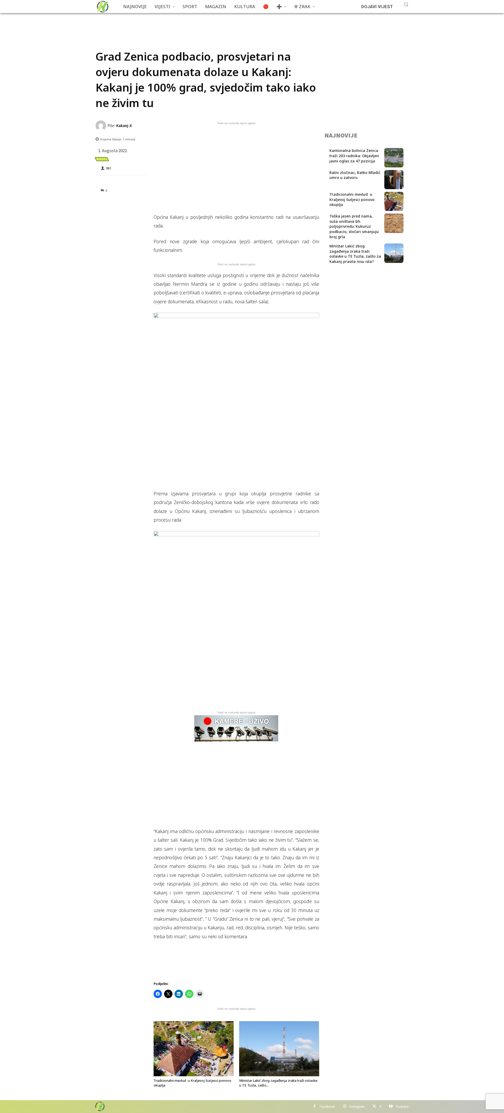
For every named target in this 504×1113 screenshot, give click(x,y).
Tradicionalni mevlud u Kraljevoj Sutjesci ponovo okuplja (352, 199)
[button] (406, 4)
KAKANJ (102, 159)
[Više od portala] (102, 7)
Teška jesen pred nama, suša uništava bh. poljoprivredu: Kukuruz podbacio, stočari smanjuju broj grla (354, 226)
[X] (374, 1106)
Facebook (327, 1107)
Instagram (357, 1107)
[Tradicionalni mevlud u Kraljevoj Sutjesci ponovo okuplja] (194, 1048)
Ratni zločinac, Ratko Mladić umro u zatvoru (354, 175)
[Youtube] (390, 1106)
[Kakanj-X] (101, 125)
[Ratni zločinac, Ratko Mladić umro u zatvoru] (393, 179)
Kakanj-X (124, 125)
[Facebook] (314, 1106)
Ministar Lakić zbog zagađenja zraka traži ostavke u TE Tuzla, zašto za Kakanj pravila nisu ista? (355, 253)
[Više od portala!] (99, 1106)
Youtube (402, 1107)
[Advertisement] (191, 25)
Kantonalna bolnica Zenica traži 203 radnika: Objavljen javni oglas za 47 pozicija (354, 155)
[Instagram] (344, 1106)
